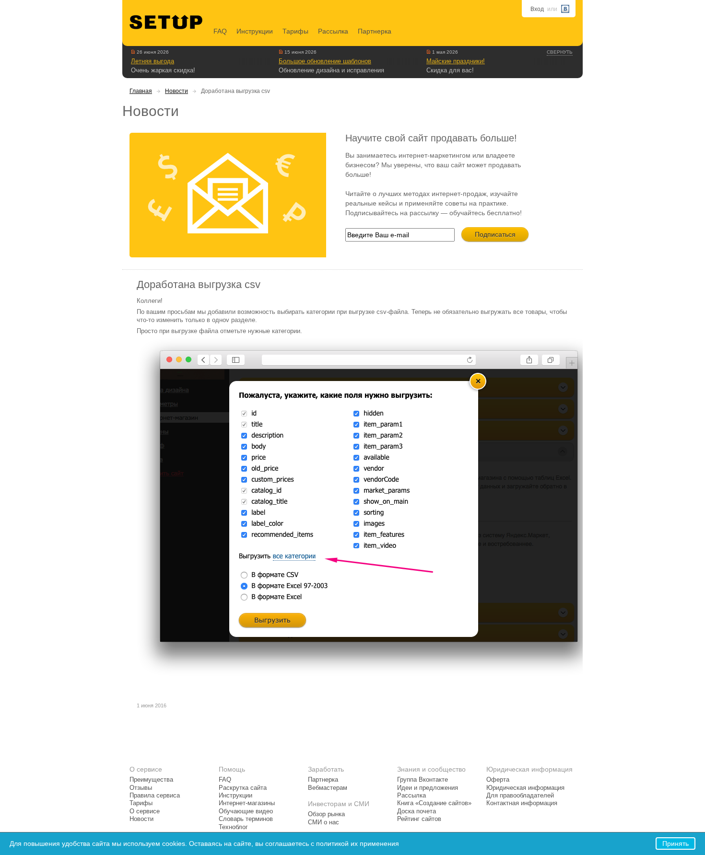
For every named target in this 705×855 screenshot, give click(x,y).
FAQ (220, 31)
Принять (675, 843)
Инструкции (254, 31)
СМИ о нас (323, 822)
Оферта (497, 779)
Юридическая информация (525, 788)
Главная (140, 91)
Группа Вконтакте (422, 779)
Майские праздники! (455, 61)
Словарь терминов (246, 819)
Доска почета (416, 811)
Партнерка (374, 31)
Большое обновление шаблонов (325, 61)
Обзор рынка (326, 814)
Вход (537, 9)
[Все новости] (133, 52)
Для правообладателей (520, 795)
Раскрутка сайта (243, 788)
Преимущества (151, 779)
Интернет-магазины (247, 803)
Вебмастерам (327, 788)
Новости (176, 91)
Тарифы (295, 31)
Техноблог (233, 827)
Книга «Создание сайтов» (434, 803)
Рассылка (333, 31)
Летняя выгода (152, 61)
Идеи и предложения (427, 788)
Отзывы (140, 788)
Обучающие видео (246, 811)
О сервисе (144, 811)
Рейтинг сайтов (419, 819)
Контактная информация (521, 803)
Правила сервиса (154, 795)
